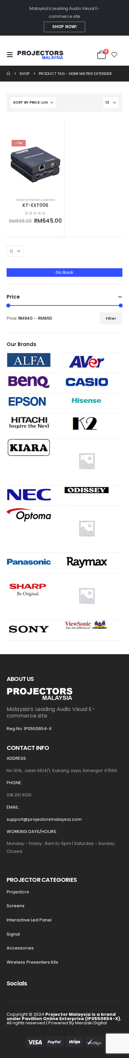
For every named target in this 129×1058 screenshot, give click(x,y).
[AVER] (86, 361)
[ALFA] (29, 360)
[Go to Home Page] (8, 74)
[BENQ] (29, 382)
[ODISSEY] (86, 490)
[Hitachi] (29, 422)
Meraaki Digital (91, 1023)
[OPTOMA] (29, 514)
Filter (111, 318)
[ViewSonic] (86, 625)
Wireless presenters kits (33, 962)
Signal (13, 934)
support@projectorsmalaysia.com (44, 819)
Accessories (20, 948)
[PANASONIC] (29, 561)
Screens (15, 906)
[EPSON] (29, 400)
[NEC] (29, 494)
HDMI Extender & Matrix (35, 200)
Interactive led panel (29, 920)
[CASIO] (86, 382)
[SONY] (29, 629)
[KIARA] (29, 447)
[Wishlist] (114, 55)
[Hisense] (86, 402)
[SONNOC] (86, 595)
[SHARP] (29, 588)
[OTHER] (86, 528)
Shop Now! (64, 26)
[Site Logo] (40, 55)
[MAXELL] (86, 460)
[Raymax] (86, 561)
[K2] (86, 424)
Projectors (18, 892)
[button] (12, 54)
